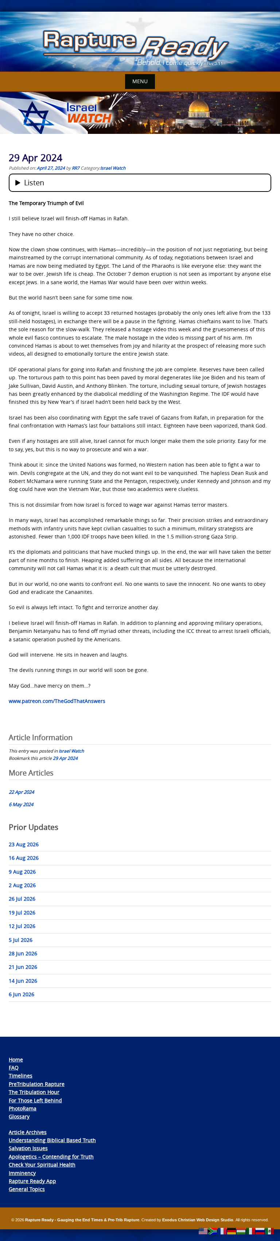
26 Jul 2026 (22, 898)
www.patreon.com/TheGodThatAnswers (57, 700)
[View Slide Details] (140, 42)
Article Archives (28, 1132)
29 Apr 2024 (65, 758)
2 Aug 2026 (22, 885)
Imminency (22, 1173)
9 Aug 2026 (22, 871)
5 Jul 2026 (20, 939)
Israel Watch (112, 168)
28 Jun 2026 (23, 953)
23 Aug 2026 (24, 844)
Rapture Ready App (32, 1181)
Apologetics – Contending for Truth (51, 1156)
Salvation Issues (28, 1148)
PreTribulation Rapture (37, 1083)
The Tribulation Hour (34, 1092)
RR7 (75, 168)
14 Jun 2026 (23, 980)
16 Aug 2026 (24, 857)
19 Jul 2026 (22, 912)
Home (16, 1059)
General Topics (27, 1189)
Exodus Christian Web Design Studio (197, 1220)
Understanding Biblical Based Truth (52, 1140)
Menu (140, 81)
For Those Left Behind (35, 1100)
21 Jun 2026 (23, 966)
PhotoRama (22, 1108)
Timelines (20, 1075)
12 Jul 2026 (22, 926)
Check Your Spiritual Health (42, 1164)
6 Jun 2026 (21, 994)
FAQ (14, 1067)
